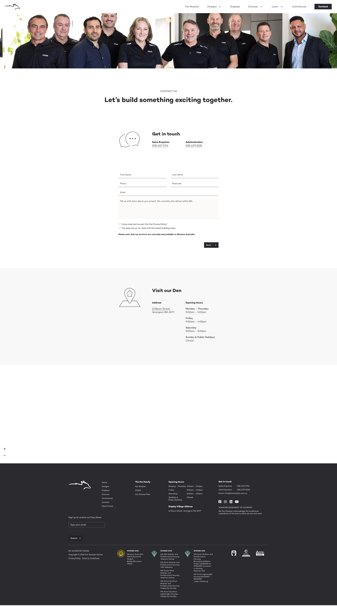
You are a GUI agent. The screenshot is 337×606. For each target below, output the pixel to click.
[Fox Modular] (12, 6)
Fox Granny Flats (142, 494)
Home (104, 482)
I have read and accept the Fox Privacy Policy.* (144, 224)
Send (208, 245)
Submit (73, 538)
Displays (235, 6)
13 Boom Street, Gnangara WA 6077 (184, 511)
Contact (323, 6)
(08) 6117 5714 (160, 145)
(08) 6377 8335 (194, 145)
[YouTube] (237, 502)
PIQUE (138, 490)
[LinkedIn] (231, 501)
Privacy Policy (74, 558)
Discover (253, 6)
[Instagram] (226, 502)
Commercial (299, 6)
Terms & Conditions (90, 558)
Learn (275, 6)
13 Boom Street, (161, 308)
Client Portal (107, 506)
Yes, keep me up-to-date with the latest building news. (149, 228)
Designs (212, 6)
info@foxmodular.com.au (235, 493)
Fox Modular (192, 6)
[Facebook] (221, 502)
